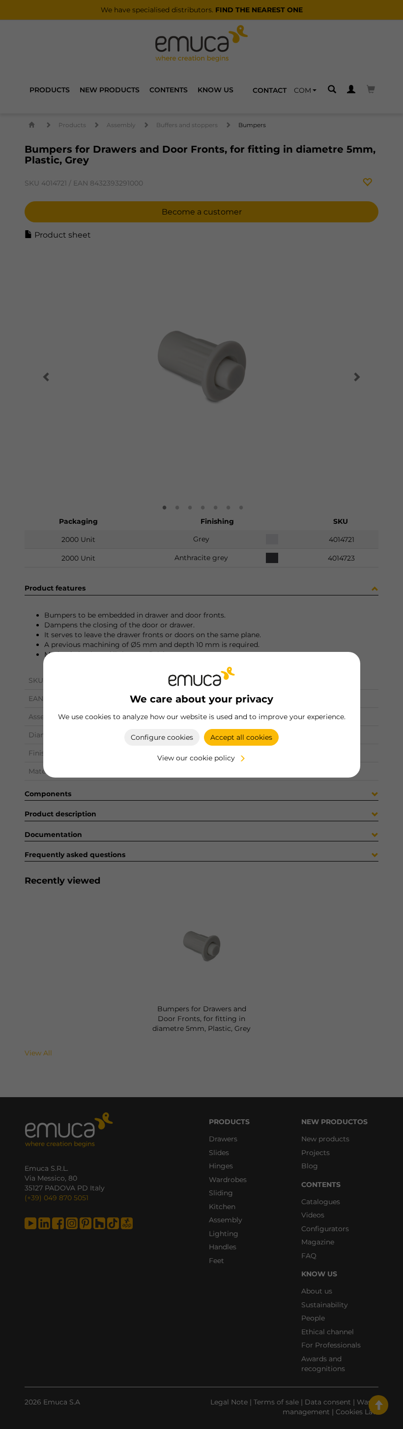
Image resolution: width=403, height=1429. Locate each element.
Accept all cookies (241, 737)
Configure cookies (162, 737)
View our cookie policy (196, 758)
